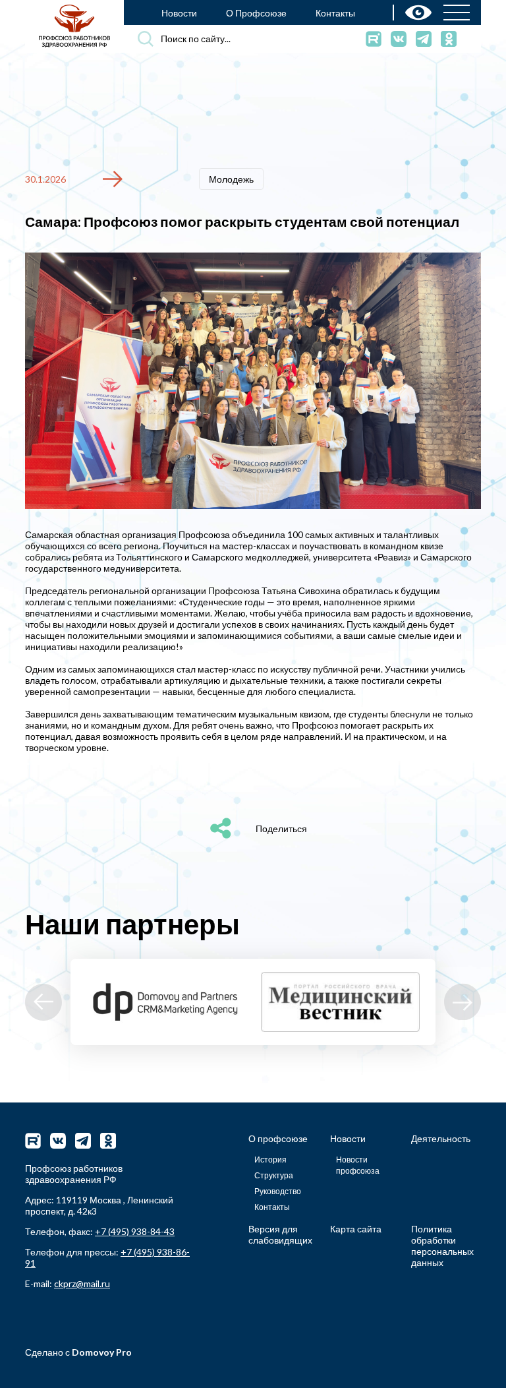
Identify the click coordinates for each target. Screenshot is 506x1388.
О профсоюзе (278, 1138)
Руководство (277, 1191)
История (270, 1159)
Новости (179, 12)
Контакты (335, 12)
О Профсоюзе (256, 12)
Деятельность (440, 1138)
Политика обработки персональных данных (442, 1245)
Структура (273, 1175)
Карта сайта (355, 1228)
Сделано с (78, 1352)
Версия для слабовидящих (280, 1234)
